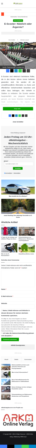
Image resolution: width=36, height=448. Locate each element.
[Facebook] (7, 70)
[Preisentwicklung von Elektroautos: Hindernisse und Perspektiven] (27, 231)
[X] (12, 70)
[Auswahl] (2, 4)
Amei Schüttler (11, 40)
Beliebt (16, 359)
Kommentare (28, 359)
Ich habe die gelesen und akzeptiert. (17, 334)
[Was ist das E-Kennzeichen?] (9, 247)
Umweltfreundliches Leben (26, 254)
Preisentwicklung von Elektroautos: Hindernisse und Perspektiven (26, 239)
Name (3, 289)
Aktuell (6, 359)
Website (4, 303)
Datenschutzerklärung (16, 152)
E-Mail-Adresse (7, 296)
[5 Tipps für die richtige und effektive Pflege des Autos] (9, 231)
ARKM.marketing (18, 9)
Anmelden (18, 168)
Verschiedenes (23, 17)
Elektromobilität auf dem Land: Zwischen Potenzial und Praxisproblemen (20, 366)
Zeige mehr (17, 108)
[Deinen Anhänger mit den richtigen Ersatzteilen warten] (5, 389)
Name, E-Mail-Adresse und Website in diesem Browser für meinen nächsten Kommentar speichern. (15, 313)
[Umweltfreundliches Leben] (27, 247)
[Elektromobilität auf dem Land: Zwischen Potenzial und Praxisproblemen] (5, 367)
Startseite (13, 17)
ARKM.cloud (23, 436)
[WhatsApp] (20, 70)
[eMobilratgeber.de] (18, 3)
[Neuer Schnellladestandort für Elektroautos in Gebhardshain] (5, 382)
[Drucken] (28, 70)
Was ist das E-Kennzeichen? (20, 372)
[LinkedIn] (16, 70)
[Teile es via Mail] (24, 70)
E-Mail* (6, 161)
